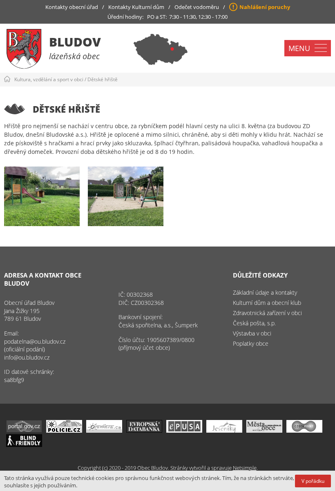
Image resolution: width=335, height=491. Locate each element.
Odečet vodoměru (196, 7)
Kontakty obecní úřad (71, 7)
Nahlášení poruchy (264, 7)
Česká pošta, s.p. (254, 323)
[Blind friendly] (24, 445)
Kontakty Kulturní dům (136, 7)
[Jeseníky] (224, 430)
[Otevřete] (104, 430)
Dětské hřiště (102, 79)
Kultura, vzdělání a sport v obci (48, 79)
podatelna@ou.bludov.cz (34, 341)
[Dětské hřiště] (42, 196)
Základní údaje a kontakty (265, 292)
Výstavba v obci (252, 333)
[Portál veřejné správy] (24, 430)
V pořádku (313, 481)
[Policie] (64, 430)
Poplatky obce (250, 343)
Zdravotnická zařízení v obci (267, 313)
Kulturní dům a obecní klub (267, 303)
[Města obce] (264, 430)
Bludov (75, 41)
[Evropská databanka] (144, 430)
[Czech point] (304, 430)
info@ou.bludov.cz (26, 357)
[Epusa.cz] (184, 430)
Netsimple (245, 467)
